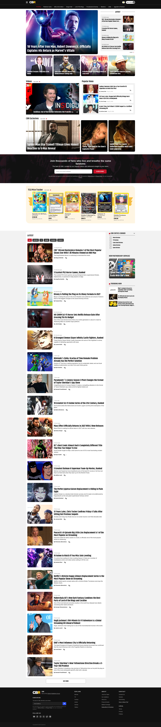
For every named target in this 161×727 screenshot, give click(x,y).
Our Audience (105, 697)
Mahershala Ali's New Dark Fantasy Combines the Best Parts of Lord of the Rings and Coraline (77, 599)
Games (76, 704)
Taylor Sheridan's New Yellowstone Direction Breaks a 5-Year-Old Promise (78, 664)
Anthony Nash (104, 111)
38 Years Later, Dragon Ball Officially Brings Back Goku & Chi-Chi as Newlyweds (114, 98)
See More (36, 81)
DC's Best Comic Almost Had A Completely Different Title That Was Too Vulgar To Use (78, 446)
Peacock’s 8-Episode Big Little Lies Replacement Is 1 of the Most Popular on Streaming (79, 534)
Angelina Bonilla (59, 279)
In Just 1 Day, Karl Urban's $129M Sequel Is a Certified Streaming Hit (115, 107)
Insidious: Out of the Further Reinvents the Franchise (46, 112)
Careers (121, 697)
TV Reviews (115, 240)
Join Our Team (105, 694)
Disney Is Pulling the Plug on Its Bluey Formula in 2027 (110, 38)
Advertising (122, 699)
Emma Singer (59, 430)
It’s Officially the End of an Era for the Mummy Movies (126, 296)
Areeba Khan (58, 562)
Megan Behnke (59, 257)
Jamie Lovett (58, 628)
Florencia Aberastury (61, 541)
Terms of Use (91, 176)
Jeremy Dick (103, 91)
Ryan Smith (58, 454)
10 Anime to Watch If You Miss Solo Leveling (72, 555)
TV (75, 697)
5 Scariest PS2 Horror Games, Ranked (110, 29)
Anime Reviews (116, 245)
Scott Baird (58, 649)
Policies (121, 714)
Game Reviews (116, 248)
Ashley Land (58, 475)
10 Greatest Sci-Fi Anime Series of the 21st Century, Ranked (79, 403)
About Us (104, 699)
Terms (120, 709)
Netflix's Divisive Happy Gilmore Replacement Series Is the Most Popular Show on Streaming (79, 577)
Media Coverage (106, 704)
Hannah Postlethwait (61, 389)
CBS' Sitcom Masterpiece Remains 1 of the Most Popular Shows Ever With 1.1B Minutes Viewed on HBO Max (111, 22)
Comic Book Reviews (118, 243)
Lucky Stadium (53, 215)
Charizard (68, 214)
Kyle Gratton (58, 367)
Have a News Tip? (123, 702)
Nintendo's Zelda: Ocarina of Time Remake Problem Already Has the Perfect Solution (76, 359)
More (131, 52)
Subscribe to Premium (107, 707)
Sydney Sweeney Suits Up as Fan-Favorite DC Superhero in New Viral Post (113, 88)
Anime (76, 702)
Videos (76, 707)
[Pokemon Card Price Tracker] (123, 2)
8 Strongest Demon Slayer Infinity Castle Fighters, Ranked (78, 338)
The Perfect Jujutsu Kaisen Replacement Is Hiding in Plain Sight (78, 490)
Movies (76, 694)
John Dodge (103, 101)
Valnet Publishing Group (53, 693)
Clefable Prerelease (120, 215)
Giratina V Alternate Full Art (89, 215)
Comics (76, 699)
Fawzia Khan (58, 301)
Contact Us (122, 694)
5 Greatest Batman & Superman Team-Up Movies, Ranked (78, 468)
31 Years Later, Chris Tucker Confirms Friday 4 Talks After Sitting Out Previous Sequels (78, 513)
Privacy (121, 711)
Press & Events (105, 702)
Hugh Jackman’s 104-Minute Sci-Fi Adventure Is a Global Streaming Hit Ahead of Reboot (77, 622)
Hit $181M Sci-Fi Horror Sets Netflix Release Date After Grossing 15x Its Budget (111, 48)
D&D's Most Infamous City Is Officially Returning (74, 643)
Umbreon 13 (101, 214)
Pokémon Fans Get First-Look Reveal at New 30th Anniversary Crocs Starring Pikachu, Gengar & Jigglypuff (126, 303)
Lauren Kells (58, 344)
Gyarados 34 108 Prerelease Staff (42, 214)
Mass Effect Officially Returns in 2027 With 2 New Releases (78, 426)
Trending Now (116, 283)
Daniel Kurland (59, 498)
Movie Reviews (116, 238)
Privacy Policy (99, 176)
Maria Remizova (59, 409)
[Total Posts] (130, 90)
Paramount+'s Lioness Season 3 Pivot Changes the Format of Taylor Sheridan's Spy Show (78, 381)
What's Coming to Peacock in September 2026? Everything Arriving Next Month (125, 290)
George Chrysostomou (61, 607)
